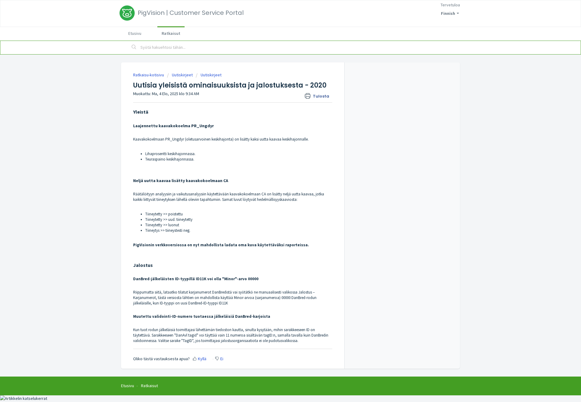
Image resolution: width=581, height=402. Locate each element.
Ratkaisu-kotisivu (149, 75)
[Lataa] (279, 123)
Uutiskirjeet (182, 75)
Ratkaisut (171, 33)
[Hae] (134, 48)
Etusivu (134, 33)
